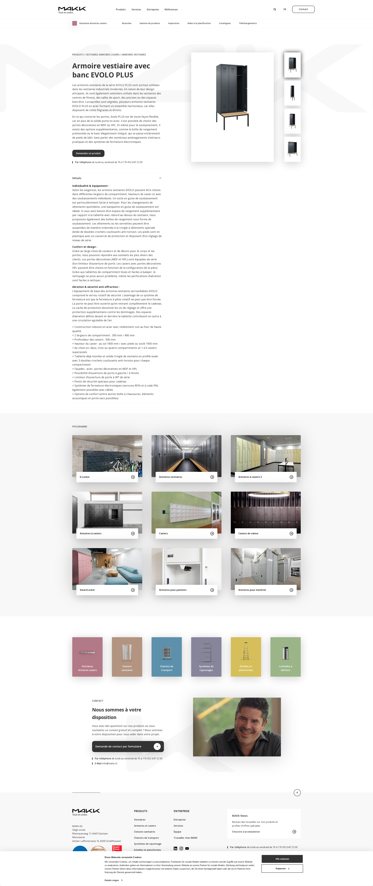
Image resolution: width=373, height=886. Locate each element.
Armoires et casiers (145, 825)
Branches (126, 23)
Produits (121, 9)
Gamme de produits (150, 23)
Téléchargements (248, 23)
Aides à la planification (199, 23)
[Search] (274, 9)
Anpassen (281, 868)
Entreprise (153, 9)
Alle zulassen (282, 859)
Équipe (177, 831)
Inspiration (173, 23)
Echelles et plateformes (147, 849)
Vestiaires (139, 819)
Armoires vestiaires (134, 54)
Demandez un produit (88, 153)
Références (171, 9)
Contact (303, 9)
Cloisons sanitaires (144, 831)
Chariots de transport (146, 837)
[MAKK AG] (72, 9)
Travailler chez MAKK (185, 837)
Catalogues (225, 23)
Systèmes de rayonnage (147, 843)
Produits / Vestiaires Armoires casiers (96, 54)
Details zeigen (112, 880)
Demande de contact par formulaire (118, 746)
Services (136, 9)
